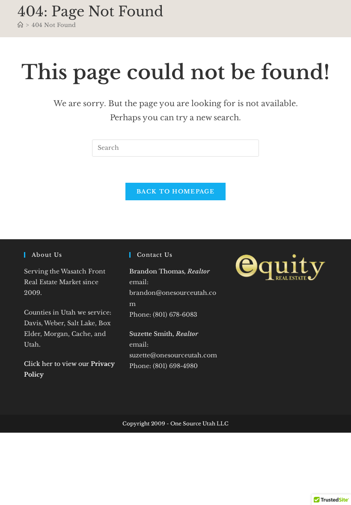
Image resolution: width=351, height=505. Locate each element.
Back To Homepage (175, 191)
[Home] (20, 25)
